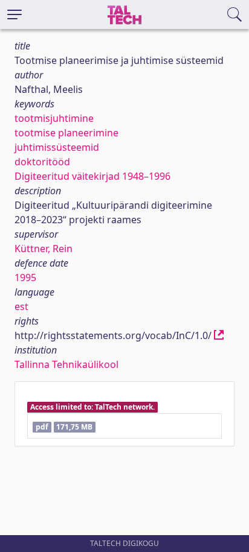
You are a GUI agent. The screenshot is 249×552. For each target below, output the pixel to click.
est (21, 306)
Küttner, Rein (44, 248)
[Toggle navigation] (14, 14)
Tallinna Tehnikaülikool (66, 364)
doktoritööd (42, 161)
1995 (25, 277)
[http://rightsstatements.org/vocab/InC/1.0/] (219, 335)
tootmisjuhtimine (54, 118)
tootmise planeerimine (66, 132)
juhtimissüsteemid (57, 147)
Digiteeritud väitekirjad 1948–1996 (92, 176)
